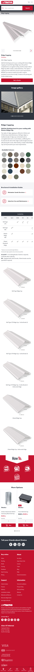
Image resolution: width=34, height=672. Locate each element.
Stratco (3, 57)
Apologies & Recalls (5, 600)
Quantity (3, 518)
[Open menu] (32, 2)
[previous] (3, 50)
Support (4, 580)
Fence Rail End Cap (23, 511)
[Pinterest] (19, 544)
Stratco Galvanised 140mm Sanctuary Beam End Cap (8, 512)
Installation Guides (5, 592)
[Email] (23, 544)
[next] (31, 50)
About (19, 554)
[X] (15, 544)
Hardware (3, 569)
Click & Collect (4, 584)
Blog (18, 569)
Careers (19, 564)
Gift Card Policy (20, 589)
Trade (18, 566)
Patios (2, 558)
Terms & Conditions (21, 584)
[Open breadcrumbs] (17, 13)
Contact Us (19, 595)
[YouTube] (9, 620)
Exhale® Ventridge (5, 630)
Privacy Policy (20, 586)
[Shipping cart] (29, 2)
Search (28, 8)
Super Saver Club (21, 561)
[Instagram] (12, 620)
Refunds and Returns (6, 595)
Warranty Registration (6, 597)
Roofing (3, 561)
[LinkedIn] (18, 620)
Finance (3, 586)
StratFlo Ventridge (5, 632)
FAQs (18, 572)
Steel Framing (4, 572)
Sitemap (19, 592)
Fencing (3, 566)
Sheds (2, 564)
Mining (2, 575)
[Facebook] (10, 544)
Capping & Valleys (5, 628)
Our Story (19, 558)
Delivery (3, 589)
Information (21, 580)
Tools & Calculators (21, 575)
